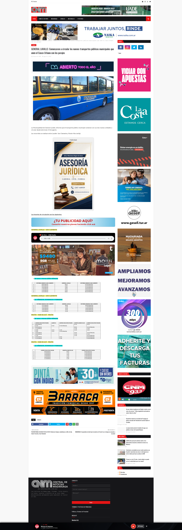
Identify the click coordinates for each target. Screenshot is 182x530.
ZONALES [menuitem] (62, 19)
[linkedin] (141, 47)
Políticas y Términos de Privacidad (80, 511)
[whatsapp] (148, 1)
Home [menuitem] (34, 19)
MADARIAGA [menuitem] (54, 19)
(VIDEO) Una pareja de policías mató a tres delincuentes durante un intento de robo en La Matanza (137, 442)
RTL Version (34, 1)
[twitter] (150, 1)
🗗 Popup (140, 526)
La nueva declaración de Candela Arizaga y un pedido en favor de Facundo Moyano (137, 429)
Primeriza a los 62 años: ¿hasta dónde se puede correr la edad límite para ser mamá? (137, 460)
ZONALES (38, 40)
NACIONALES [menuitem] (71, 19)
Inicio (33, 40)
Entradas (122, 472)
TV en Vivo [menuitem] (80, 19)
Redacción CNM (37, 56)
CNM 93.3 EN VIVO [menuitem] (43, 19)
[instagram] (145, 1)
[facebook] (143, 1)
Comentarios (123, 474)
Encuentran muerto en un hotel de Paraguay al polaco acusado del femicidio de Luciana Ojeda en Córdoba (138, 420)
